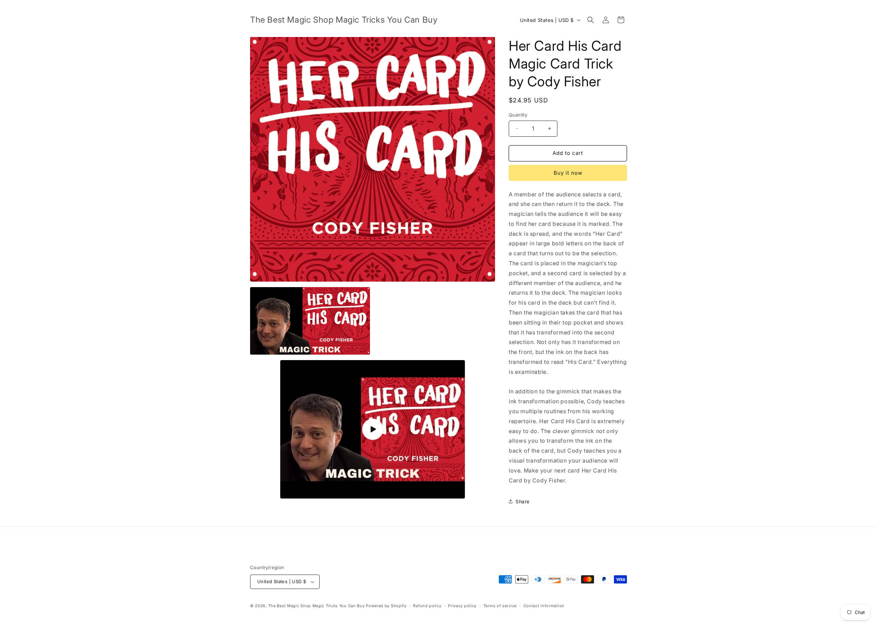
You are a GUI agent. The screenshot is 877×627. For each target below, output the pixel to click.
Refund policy (427, 605)
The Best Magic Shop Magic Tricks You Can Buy (316, 605)
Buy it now (568, 173)
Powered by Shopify (386, 605)
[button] (590, 19)
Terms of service (500, 605)
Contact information (544, 605)
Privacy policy (462, 605)
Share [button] (523, 501)
